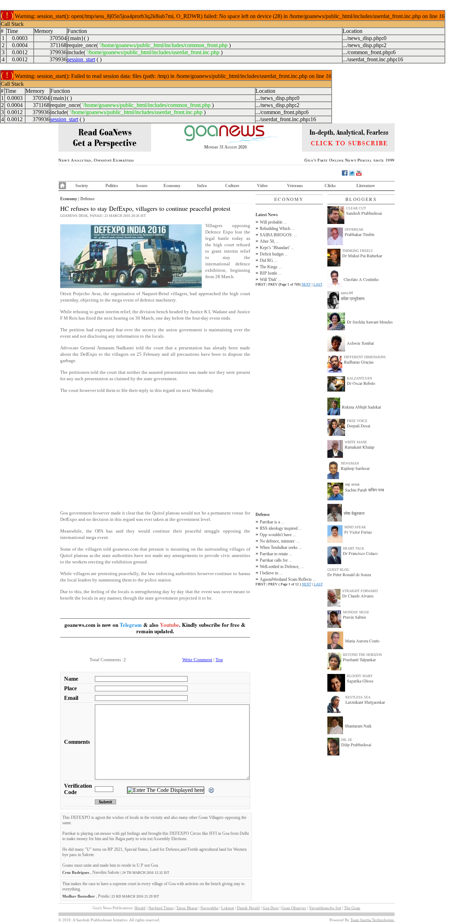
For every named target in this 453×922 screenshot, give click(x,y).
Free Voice (357, 421)
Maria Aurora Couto (362, 640)
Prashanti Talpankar (359, 659)
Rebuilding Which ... (277, 228)
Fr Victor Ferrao (358, 532)
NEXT (306, 284)
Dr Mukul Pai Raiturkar (362, 255)
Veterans (295, 185)
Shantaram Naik (358, 726)
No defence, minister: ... (280, 541)
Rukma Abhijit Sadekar (361, 407)
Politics (111, 185)
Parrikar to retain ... (276, 553)
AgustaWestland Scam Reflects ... (288, 579)
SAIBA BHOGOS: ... (278, 234)
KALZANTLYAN (359, 378)
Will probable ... (273, 222)
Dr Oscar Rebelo (361, 383)
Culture (232, 185)
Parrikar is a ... (272, 521)
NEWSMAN (350, 463)
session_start (81, 59)
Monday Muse (356, 612)
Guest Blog (338, 570)
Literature (365, 185)
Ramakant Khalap (359, 447)
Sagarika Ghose (360, 681)
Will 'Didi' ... (270, 279)
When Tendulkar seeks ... (281, 547)
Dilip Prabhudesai (356, 744)
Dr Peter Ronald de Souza (349, 574)
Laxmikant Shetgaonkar (365, 702)
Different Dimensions (365, 357)
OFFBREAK (354, 229)
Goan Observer (293, 908)
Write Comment (197, 659)
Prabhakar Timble (359, 234)
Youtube (169, 625)
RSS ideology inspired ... (281, 528)
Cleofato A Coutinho (361, 279)
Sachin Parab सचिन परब (364, 490)
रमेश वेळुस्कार (354, 513)
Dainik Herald (248, 908)
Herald (139, 908)
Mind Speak (355, 527)
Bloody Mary (360, 676)
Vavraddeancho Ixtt (325, 908)
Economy (172, 185)
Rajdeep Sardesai (355, 468)
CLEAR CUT (356, 208)
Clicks (330, 185)
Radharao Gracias (359, 362)
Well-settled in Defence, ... (282, 566)
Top (219, 659)
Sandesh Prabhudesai (364, 213)
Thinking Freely (357, 251)
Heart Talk (353, 548)
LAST (318, 284)
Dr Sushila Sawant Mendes (370, 322)
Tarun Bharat (186, 908)
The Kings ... (271, 266)
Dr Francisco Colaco (360, 553)
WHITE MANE (356, 442)
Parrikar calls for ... (276, 560)
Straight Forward (360, 591)
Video (262, 185)
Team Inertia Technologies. (372, 920)
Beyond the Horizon (362, 655)
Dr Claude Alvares (358, 595)
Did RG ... (268, 260)
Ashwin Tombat (360, 343)
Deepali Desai (358, 425)
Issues (142, 185)
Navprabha (209, 908)
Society (81, 185)
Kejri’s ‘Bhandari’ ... (277, 247)
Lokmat (227, 908)
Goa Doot (271, 908)
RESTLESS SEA (358, 697)
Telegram (131, 625)
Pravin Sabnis (354, 617)
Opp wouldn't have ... (278, 534)
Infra (202, 185)
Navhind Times (160, 908)
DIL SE (346, 740)
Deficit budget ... (274, 254)
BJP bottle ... (270, 273)
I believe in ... (271, 572)
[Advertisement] (155, 455)
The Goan (352, 908)
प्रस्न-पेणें (347, 293)
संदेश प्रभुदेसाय (353, 298)
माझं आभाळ (352, 485)
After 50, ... (269, 241)
